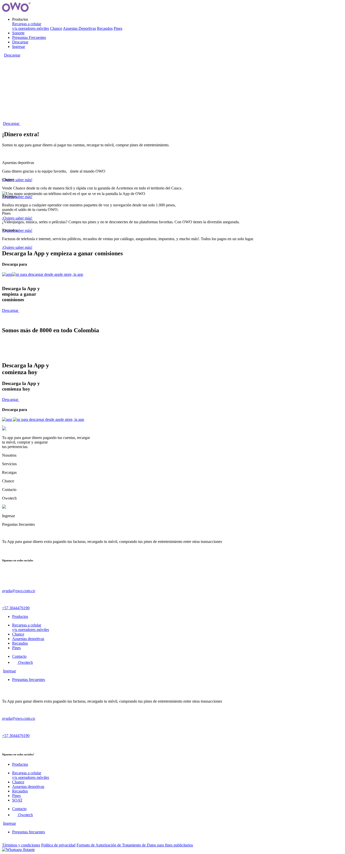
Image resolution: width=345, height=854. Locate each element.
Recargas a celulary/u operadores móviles (30, 26)
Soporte (18, 33)
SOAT (17, 800)
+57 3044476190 (16, 608)
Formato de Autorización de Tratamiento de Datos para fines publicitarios (135, 845)
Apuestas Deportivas (79, 28)
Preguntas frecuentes (28, 679)
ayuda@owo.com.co (18, 591)
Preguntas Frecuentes (29, 37)
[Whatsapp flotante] (18, 849)
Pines (118, 28)
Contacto (19, 656)
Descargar (20, 42)
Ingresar (18, 46)
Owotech (25, 662)
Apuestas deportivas (28, 639)
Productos (20, 616)
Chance (56, 28)
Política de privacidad (58, 845)
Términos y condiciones (21, 845)
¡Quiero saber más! (17, 180)
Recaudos (105, 28)
